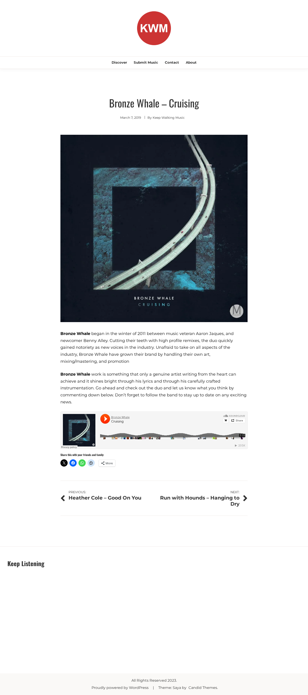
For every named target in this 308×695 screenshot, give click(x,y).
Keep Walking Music (169, 118)
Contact (172, 62)
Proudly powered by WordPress (120, 688)
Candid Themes (202, 688)
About (191, 62)
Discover (119, 62)
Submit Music (146, 62)
